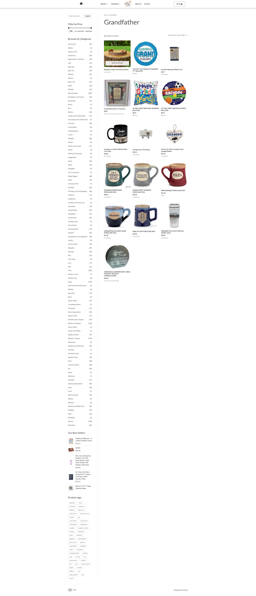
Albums (70, 48)
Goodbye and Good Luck (76, 202)
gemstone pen (82, 538)
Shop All (103, 4)
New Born (71, 293)
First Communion (73, 172)
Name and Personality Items (77, 285)
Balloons (71, 74)
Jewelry (70, 240)
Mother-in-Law (73, 274)
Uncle (70, 391)
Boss (69, 108)
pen (71, 564)
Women (70, 421)
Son (69, 368)
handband (83, 546)
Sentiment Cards (73, 353)
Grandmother (72, 218)
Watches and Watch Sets (76, 406)
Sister (70, 361)
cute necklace (73, 524)
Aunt (69, 63)
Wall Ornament (73, 395)
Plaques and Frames (74, 323)
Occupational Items (74, 304)
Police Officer (72, 327)
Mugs (70, 282)
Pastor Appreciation (74, 312)
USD (70, 590)
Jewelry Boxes (73, 244)
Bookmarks (72, 101)
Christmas (71, 123)
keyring (78, 556)
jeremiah (85, 553)
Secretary (71, 350)
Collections (115, 4)
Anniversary (72, 55)
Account (147, 4)
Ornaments (71, 308)
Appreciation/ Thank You (76, 59)
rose (79, 571)
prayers (71, 567)
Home (106, 15)
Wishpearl (71, 418)
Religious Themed (74, 338)
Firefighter (71, 168)
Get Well (71, 187)
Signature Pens (73, 357)
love (85, 556)
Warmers (71, 402)
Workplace (71, 425)
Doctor (70, 150)
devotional (81, 531)
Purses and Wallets (74, 331)
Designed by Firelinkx (181, 590)
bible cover (81, 510)
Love (69, 263)
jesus (71, 556)
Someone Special (73, 365)
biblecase (72, 510)
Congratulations (73, 131)
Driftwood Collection (75, 153)
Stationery (71, 376)
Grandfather (72, 214)
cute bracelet (73, 520)
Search (88, 16)
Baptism (70, 78)
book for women (84, 513)
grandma (82, 542)
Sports (70, 372)
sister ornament (74, 574)
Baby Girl (71, 70)
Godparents (72, 199)
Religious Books (73, 334)
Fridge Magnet (72, 176)
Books (70, 104)
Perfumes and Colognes (76, 319)
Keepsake (71, 248)
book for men (73, 513)
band (80, 502)
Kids (69, 255)
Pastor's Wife (72, 316)
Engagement (72, 157)
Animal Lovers (72, 52)
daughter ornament (83, 528)
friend (71, 535)
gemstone (72, 538)
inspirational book (74, 553)
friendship (79, 535)
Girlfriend (71, 195)
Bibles (70, 86)
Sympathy (71, 380)
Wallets (70, 399)
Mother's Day (72, 278)
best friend (72, 506)
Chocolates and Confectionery (78, 119)
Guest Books (72, 225)
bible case (81, 506)
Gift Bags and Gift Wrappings (77, 191)
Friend (70, 180)
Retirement (71, 342)
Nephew (71, 289)
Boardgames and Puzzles (76, 97)
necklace (83, 560)
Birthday (71, 89)
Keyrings (71, 252)
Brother (70, 112)
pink (76, 564)
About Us (138, 4)
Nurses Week (72, 300)
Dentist (70, 142)
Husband (71, 233)
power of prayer (86, 564)
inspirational (80, 549)
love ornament (73, 560)
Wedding (71, 410)
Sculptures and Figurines (76, 346)
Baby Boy (71, 67)
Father (70, 165)
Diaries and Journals (74, 146)
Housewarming (73, 229)
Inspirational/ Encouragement (77, 236)
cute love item (84, 520)
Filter (71, 31)
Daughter (71, 138)
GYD (74, 590)
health (71, 549)
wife (83, 574)
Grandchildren (72, 210)
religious (72, 571)
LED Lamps (71, 259)
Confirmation (72, 127)
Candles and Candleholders (77, 116)
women (71, 578)
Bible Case (71, 82)
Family (70, 161)
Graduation (71, 206)
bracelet (72, 517)
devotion (72, 531)
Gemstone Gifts (73, 184)
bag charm (72, 502)
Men (69, 267)
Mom (70, 270)
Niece (70, 297)
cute (79, 517)
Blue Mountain (73, 93)
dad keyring (84, 524)
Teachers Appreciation (75, 384)
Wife (69, 414)
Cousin (70, 135)
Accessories (72, 44)
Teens (70, 387)
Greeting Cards (73, 221)
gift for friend (73, 542)
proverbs (79, 567)
